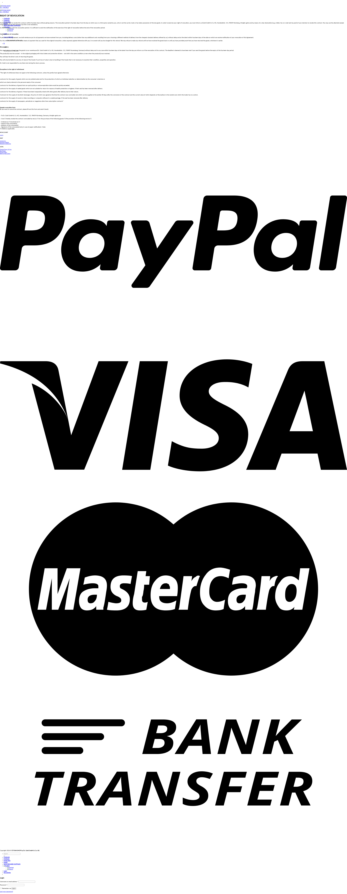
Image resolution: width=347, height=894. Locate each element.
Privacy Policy (3, 152)
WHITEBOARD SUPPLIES (12, 25)
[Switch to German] (10, 29)
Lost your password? (6, 891)
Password (3, 885)
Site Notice (3, 151)
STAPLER (7, 18)
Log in (13, 888)
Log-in (1, 135)
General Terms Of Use (5, 149)
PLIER (5, 862)
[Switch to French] (10, 30)
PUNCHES (7, 860)
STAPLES (6, 20)
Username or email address (9, 881)
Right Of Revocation (5, 153)
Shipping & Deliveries (5, 143)
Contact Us (3, 141)
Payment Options (4, 142)
